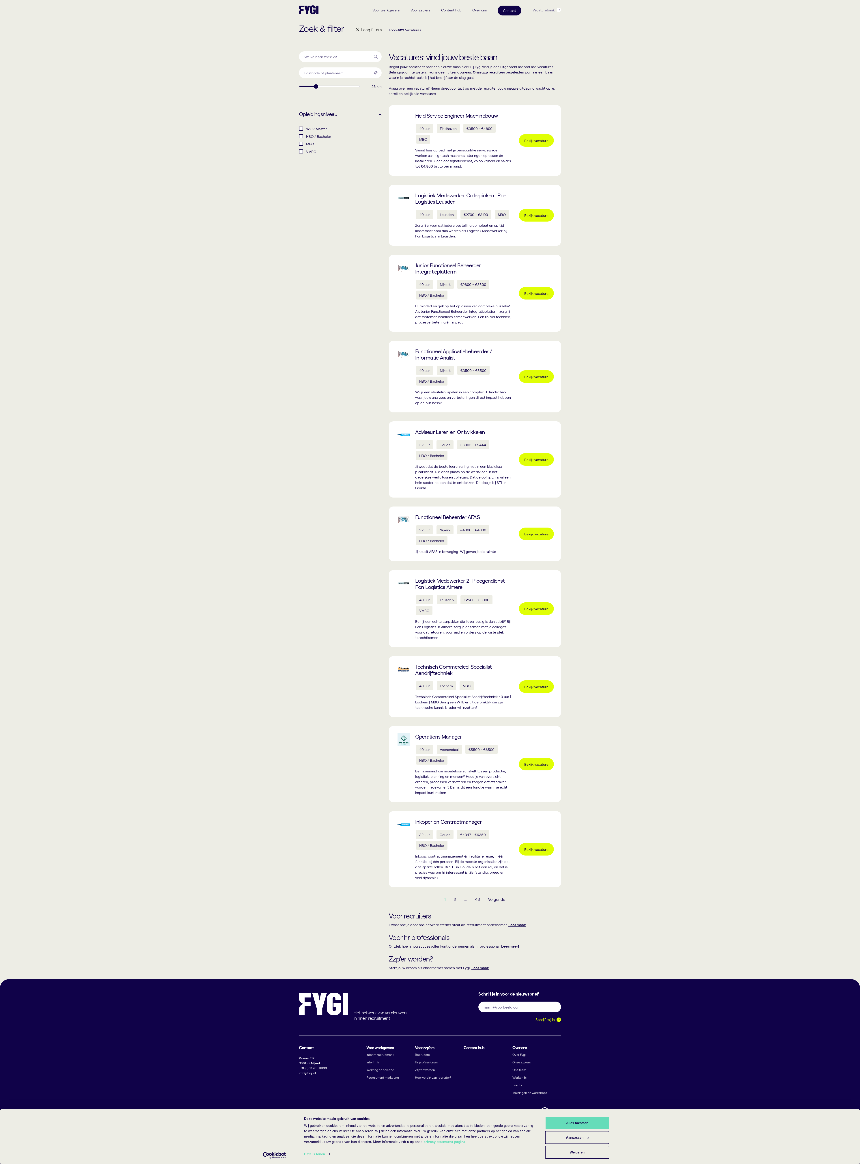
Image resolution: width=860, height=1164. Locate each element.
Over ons (479, 9)
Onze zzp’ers (521, 1062)
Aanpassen (574, 1137)
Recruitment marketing (382, 1077)
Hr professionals (426, 1062)
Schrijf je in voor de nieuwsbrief (508, 993)
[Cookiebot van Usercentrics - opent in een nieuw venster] (274, 1155)
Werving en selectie (380, 1070)
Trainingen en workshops (529, 1093)
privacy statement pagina (444, 1142)
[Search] (376, 56)
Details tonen (314, 1154)
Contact (509, 10)
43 (477, 899)
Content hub (451, 9)
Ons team (519, 1070)
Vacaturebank (544, 9)
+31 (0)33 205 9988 (313, 1068)
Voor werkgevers (386, 9)
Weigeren (577, 1152)
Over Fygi (519, 1054)
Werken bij (519, 1077)
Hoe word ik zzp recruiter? (433, 1077)
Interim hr (373, 1062)
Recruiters (422, 1054)
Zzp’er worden (425, 1070)
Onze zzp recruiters (489, 71)
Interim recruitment (380, 1054)
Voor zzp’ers (420, 9)
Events (517, 1085)
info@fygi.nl (307, 1073)
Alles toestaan (577, 1123)
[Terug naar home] (308, 9)
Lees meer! (517, 924)
